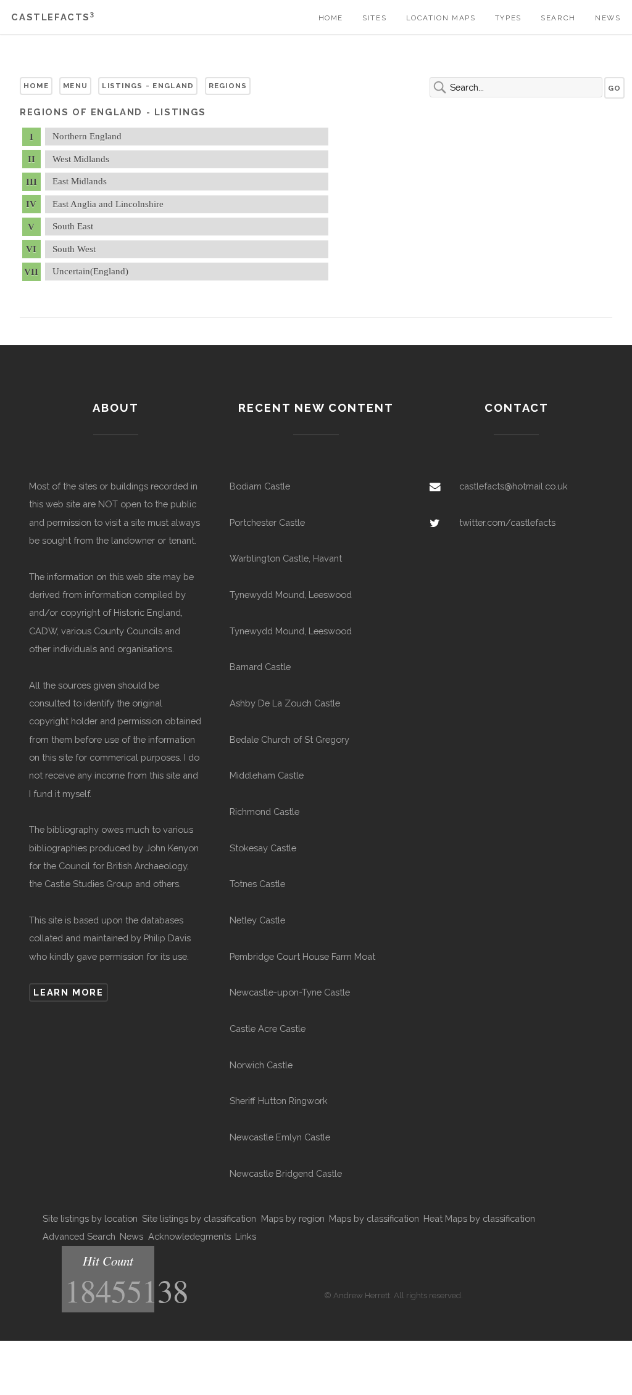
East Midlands (79, 181)
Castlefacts (52, 17)
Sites (374, 18)
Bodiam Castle (260, 486)
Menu (75, 85)
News (607, 18)
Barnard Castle (260, 666)
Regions (228, 85)
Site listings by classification (199, 1218)
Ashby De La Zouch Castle (285, 703)
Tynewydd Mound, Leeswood (291, 594)
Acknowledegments (189, 1236)
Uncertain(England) (90, 271)
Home (330, 18)
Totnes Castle (257, 883)
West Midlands (80, 159)
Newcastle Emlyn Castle (280, 1137)
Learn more (68, 992)
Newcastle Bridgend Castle (286, 1173)
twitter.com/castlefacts (507, 522)
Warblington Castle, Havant (286, 558)
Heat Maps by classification (479, 1218)
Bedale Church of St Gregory (289, 739)
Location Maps (441, 18)
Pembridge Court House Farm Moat (302, 956)
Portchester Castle (267, 522)
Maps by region (293, 1218)
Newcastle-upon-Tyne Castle (290, 992)
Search (558, 18)
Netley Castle (257, 920)
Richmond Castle (264, 811)
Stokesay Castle (263, 848)
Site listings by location (90, 1218)
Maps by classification (374, 1218)
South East (72, 226)
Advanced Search (79, 1236)
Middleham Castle (267, 775)
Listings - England (148, 85)
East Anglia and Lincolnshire (108, 204)
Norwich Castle (261, 1065)
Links (245, 1236)
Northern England (87, 136)
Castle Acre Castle (268, 1028)
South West (74, 249)
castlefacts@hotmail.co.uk (513, 486)
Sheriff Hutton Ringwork (279, 1100)
